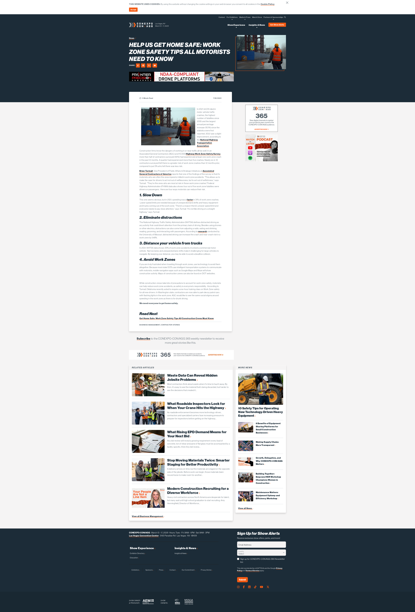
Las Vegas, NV (160, 24)
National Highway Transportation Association (207, 142)
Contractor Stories (170, 325)
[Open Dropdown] (232, 19)
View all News (245, 508)
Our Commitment (188, 570)
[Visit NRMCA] (177, 602)
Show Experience (142, 548)
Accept (133, 10)
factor (190, 199)
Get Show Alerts (277, 25)
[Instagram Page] (238, 587)
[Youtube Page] (261, 587)
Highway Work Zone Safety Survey (203, 154)
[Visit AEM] (148, 602)
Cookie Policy (268, 4)
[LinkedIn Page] (249, 587)
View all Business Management (148, 516)
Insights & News (186, 548)
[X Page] (268, 587)
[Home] (141, 25)
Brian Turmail (146, 171)
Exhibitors (135, 570)
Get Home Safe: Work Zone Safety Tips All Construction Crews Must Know (176, 318)
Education (134, 558)
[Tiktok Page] (255, 587)
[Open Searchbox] (285, 17)
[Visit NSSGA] (189, 601)
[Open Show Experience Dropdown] (236, 27)
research (202, 231)
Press (161, 570)
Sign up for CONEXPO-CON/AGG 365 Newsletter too (262, 560)
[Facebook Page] (243, 587)
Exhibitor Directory (137, 553)
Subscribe (143, 338)
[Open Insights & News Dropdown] (256, 27)
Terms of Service (252, 571)
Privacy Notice (206, 570)
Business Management (149, 325)
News (131, 38)
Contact (173, 570)
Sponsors (149, 570)
